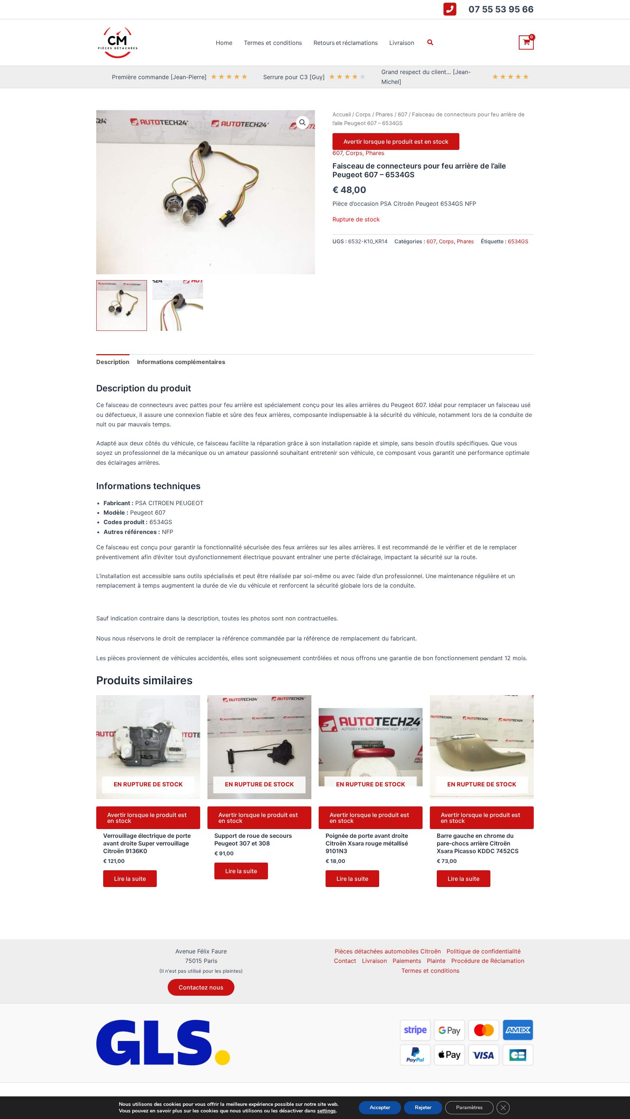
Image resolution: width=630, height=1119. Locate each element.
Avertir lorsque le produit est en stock (395, 141)
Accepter (380, 1107)
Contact (345, 960)
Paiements (407, 960)
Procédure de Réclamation (487, 960)
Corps (363, 114)
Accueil (341, 114)
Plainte (436, 960)
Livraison (374, 960)
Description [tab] (112, 361)
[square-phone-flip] (450, 9)
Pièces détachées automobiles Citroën (388, 951)
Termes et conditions (430, 970)
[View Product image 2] (177, 305)
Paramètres (469, 1107)
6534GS (518, 241)
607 (402, 114)
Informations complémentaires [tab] (181, 361)
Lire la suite (130, 878)
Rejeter (423, 1107)
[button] (430, 42)
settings (326, 1111)
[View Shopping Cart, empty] (526, 42)
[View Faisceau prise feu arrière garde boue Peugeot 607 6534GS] (121, 305)
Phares (384, 114)
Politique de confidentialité (484, 951)
